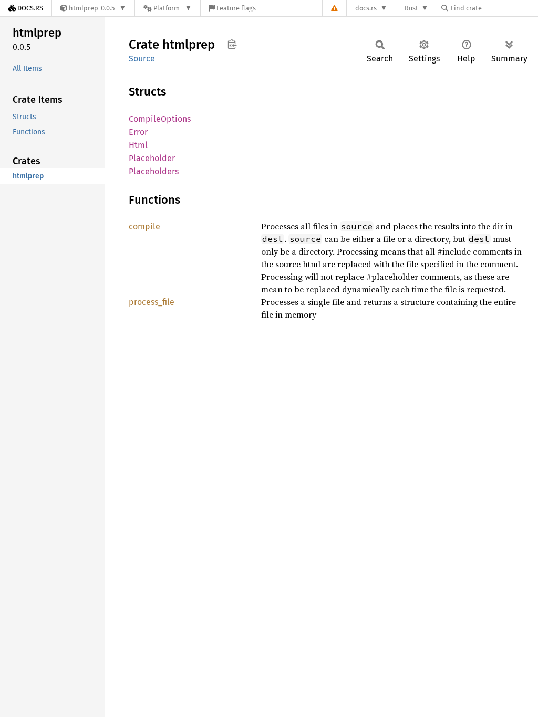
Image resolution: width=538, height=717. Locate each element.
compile (144, 226)
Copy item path (232, 44)
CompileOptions (160, 119)
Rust (411, 8)
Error (138, 132)
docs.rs (366, 8)
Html (138, 145)
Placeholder (152, 158)
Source (142, 59)
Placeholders (154, 171)
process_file (151, 302)
